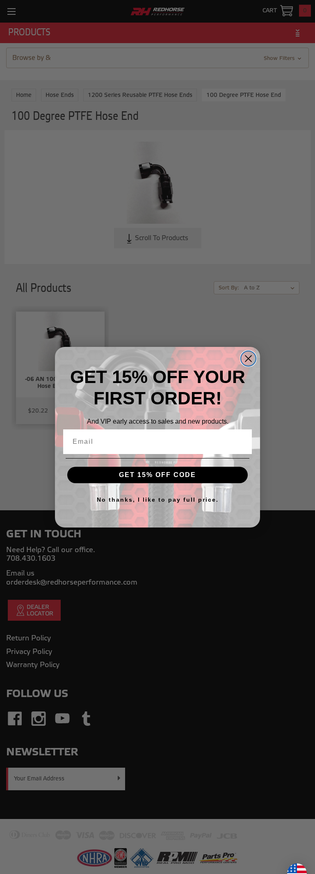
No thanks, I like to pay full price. (158, 499)
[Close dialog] (248, 358)
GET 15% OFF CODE (157, 474)
